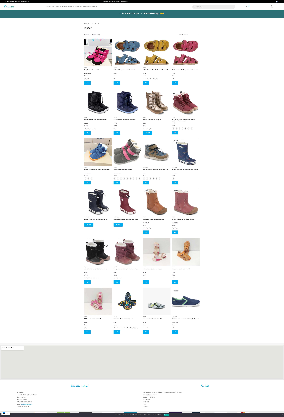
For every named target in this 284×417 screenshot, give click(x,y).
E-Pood (52, 6)
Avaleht (47, 6)
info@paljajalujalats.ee (26, 404)
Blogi (95, 6)
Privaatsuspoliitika (88, 6)
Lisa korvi (147, 132)
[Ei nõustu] (282, 415)
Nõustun (166, 414)
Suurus (86, 76)
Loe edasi (89, 224)
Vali (87, 83)
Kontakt (58, 6)
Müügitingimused (77, 6)
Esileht (85, 24)
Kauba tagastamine (67, 6)
